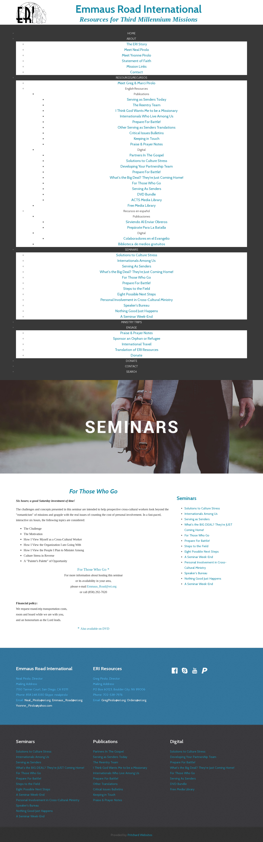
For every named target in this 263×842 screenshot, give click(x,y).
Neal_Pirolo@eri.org (37, 700)
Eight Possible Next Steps (201, 551)
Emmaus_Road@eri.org (101, 586)
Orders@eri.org (136, 700)
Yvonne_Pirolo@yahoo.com (34, 705)
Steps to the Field (196, 546)
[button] (131, 38)
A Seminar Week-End (198, 557)
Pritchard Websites (139, 835)
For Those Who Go (196, 535)
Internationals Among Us (201, 514)
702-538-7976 (113, 695)
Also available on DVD (94, 628)
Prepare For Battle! (197, 541)
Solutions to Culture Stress (202, 508)
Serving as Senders (197, 519)
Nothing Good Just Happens (202, 578)
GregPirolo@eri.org (113, 700)
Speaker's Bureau (195, 573)
